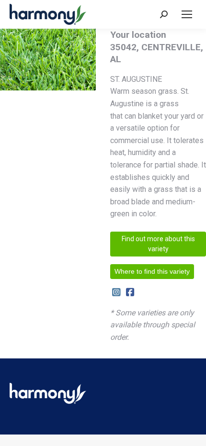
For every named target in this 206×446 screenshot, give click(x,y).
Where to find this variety (152, 271)
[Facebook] (130, 292)
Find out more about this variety (158, 244)
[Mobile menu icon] (186, 14)
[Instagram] (116, 292)
